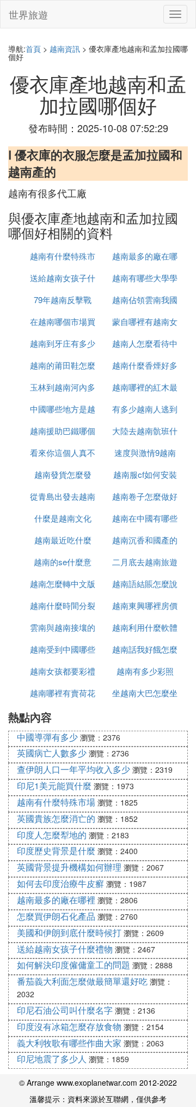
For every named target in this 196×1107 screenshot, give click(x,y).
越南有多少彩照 (145, 671)
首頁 (33, 48)
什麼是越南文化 (62, 518)
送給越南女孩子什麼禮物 (65, 949)
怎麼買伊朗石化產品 (56, 916)
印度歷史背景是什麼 (56, 850)
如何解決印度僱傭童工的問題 (73, 964)
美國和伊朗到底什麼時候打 (69, 932)
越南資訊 (65, 48)
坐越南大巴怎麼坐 (144, 692)
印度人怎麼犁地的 (52, 834)
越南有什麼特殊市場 (56, 802)
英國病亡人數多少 (52, 753)
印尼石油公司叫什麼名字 (65, 1010)
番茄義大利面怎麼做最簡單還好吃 (82, 981)
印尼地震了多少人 (52, 1058)
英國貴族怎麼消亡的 (56, 818)
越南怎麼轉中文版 (62, 583)
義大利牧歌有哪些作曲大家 (69, 1043)
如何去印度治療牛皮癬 (60, 883)
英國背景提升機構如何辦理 (69, 867)
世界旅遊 (28, 14)
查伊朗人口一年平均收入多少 (73, 769)
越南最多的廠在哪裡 (56, 899)
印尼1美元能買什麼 (54, 785)
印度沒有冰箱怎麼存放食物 (69, 1026)
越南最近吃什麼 (62, 540)
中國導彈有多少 (47, 737)
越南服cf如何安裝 (145, 474)
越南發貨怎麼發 (62, 474)
